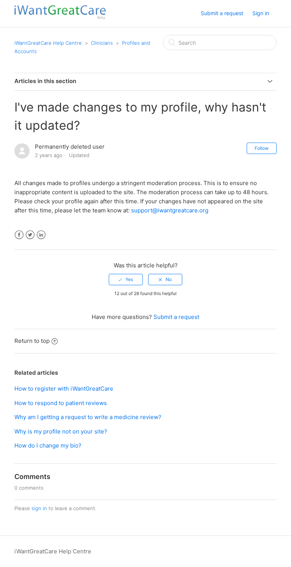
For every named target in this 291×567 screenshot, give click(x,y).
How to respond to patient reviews (60, 403)
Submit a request (222, 13)
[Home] (59, 17)
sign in (39, 508)
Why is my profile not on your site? (60, 431)
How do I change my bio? (47, 445)
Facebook (19, 235)
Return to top (32, 340)
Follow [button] (262, 148)
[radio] (126, 279)
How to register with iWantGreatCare (63, 388)
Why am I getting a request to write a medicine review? (87, 417)
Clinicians (102, 43)
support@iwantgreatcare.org (169, 210)
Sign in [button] (260, 13)
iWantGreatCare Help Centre (48, 43)
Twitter (30, 235)
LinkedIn (41, 235)
